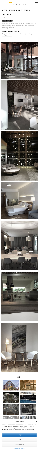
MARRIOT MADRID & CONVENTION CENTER (7, 397)
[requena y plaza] (19, 4)
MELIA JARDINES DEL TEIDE (25, 385)
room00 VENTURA (25, 409)
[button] (36, 421)
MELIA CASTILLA (25, 397)
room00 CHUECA (7, 409)
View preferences (19, 444)
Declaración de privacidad (19, 448)
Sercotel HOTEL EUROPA (7, 385)
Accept (19, 434)
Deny (19, 439)
